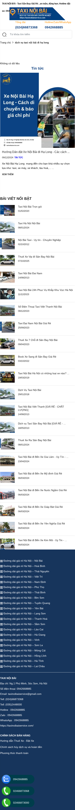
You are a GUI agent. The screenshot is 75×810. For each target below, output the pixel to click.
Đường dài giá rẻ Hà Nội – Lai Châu (24, 666)
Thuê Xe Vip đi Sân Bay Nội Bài (36, 256)
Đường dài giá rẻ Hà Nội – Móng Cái (24, 650)
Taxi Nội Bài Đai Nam (30, 273)
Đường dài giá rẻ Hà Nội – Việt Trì (23, 576)
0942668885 (54, 27)
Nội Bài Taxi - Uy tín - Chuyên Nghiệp (39, 239)
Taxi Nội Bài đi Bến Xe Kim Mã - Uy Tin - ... (42, 540)
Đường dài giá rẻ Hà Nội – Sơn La (23, 645)
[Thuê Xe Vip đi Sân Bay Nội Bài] (7, 260)
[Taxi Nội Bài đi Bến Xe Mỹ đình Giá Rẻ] (7, 477)
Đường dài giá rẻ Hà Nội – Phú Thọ (23, 587)
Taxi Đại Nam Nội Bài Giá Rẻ (34, 323)
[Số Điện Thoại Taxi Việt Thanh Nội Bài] (7, 310)
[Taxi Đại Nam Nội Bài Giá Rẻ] (7, 326)
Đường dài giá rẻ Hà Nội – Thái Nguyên (26, 571)
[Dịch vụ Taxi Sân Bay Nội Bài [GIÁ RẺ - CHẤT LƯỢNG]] (7, 427)
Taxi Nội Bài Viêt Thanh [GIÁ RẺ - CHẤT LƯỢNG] (41, 408)
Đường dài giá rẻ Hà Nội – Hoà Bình (24, 566)
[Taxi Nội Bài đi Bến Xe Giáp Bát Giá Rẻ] (7, 510)
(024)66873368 (26, 27)
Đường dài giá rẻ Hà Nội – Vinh (21, 639)
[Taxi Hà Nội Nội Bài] (7, 226)
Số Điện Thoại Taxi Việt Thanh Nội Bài (40, 306)
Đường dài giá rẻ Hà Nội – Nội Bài (23, 560)
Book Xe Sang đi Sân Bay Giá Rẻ (37, 356)
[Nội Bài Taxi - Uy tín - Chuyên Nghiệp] (7, 243)
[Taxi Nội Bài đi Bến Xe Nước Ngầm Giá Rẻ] (7, 493)
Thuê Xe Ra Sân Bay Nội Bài (34, 440)
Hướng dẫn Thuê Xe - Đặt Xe (17, 740)
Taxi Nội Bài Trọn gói (30, 206)
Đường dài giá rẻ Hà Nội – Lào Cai (23, 629)
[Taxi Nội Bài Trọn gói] (7, 210)
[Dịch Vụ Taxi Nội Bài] (7, 393)
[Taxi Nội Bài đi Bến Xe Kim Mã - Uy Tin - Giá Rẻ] (7, 543)
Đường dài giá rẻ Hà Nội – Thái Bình (24, 592)
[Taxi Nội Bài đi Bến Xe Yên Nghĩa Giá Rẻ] (7, 527)
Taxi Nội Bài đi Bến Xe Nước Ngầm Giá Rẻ (42, 490)
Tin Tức (18, 157)
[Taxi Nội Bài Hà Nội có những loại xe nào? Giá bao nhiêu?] (7, 376)
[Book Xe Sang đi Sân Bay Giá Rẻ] (7, 360)
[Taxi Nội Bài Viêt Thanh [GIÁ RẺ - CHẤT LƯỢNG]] (7, 410)
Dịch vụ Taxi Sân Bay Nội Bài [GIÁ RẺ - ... (42, 423)
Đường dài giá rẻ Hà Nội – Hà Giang (24, 634)
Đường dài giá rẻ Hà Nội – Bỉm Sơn (23, 597)
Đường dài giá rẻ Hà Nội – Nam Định (24, 581)
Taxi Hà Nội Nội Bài (29, 223)
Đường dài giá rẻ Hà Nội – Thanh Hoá (25, 618)
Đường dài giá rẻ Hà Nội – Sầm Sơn (24, 624)
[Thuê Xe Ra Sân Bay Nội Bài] (7, 443)
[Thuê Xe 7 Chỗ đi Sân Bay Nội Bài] (7, 343)
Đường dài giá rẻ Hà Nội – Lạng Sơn (24, 613)
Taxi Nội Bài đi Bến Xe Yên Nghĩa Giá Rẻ (41, 523)
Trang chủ (5, 42)
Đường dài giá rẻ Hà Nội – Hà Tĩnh (23, 660)
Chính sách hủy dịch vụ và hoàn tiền (21, 747)
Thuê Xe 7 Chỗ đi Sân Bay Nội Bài (38, 340)
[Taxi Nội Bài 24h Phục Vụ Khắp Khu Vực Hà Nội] (7, 293)
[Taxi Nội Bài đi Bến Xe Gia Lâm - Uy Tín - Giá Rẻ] (7, 460)
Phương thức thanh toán (14, 753)
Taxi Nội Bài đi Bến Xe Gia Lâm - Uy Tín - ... (43, 456)
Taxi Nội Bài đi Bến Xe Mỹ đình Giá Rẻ (40, 473)
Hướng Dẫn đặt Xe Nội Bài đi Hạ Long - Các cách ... (36, 152)
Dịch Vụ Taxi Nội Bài (29, 390)
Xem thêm (7, 174)
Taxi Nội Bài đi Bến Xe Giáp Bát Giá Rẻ (40, 506)
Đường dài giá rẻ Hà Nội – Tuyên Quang (26, 603)
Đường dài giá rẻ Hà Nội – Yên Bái (23, 608)
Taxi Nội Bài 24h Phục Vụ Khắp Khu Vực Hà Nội (45, 290)
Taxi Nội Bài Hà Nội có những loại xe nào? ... (43, 373)
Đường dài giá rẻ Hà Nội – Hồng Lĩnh (24, 655)
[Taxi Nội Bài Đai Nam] (7, 276)
